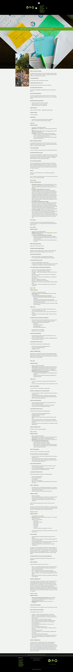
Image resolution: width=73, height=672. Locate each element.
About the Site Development (36, 669)
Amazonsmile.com (35, 68)
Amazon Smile (49, 232)
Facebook (54, 664)
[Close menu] (39, 3)
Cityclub (50, 199)
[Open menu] (36, 8)
